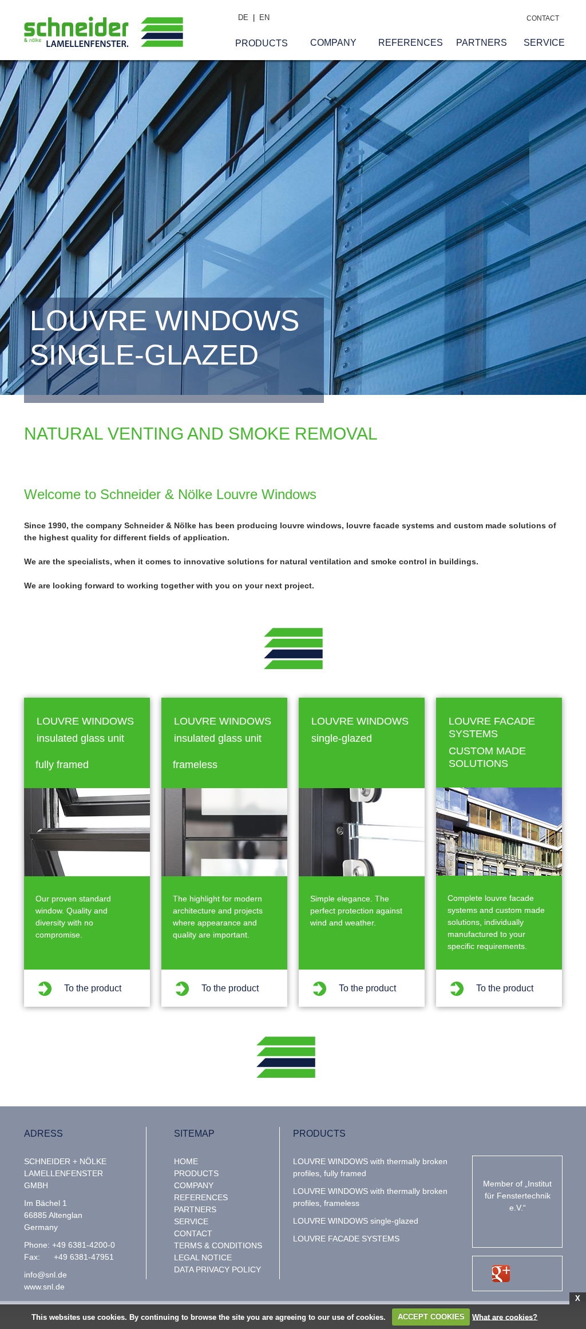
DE (243, 17)
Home (186, 1161)
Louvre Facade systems (346, 1238)
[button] (262, 42)
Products (196, 1173)
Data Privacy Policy (217, 1269)
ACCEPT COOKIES (431, 1316)
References (201, 1197)
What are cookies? (504, 1316)
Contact (193, 1233)
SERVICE (191, 1221)
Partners (195, 1209)
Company (193, 1185)
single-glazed (355, 1220)
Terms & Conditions (218, 1245)
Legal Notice (203, 1257)
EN (264, 17)
